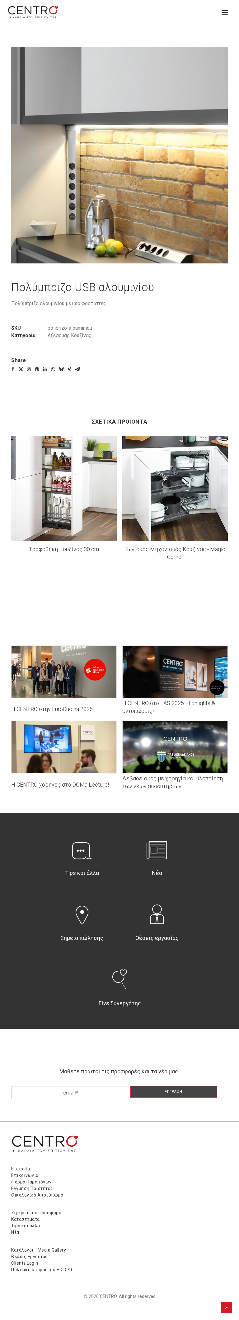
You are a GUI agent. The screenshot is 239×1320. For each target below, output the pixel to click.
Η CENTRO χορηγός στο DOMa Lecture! (60, 784)
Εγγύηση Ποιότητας (32, 1188)
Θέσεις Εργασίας (29, 1256)
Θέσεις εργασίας (157, 938)
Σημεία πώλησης (82, 938)
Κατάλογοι (22, 1250)
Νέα (157, 873)
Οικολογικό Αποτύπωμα (37, 1194)
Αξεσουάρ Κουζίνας (69, 335)
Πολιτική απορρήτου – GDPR (42, 1269)
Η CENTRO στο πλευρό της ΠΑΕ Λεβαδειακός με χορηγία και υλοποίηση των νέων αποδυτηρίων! (172, 778)
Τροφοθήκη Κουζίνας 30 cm (64, 549)
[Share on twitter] (21, 369)
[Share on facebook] (12, 369)
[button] (224, 12)
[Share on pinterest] (37, 369)
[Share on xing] (69, 369)
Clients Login (24, 1263)
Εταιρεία (20, 1168)
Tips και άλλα (82, 873)
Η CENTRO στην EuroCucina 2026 (52, 709)
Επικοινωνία (25, 1175)
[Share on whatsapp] (53, 369)
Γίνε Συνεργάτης (119, 1003)
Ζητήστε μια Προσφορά (36, 1212)
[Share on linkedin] (45, 369)
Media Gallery (52, 1250)
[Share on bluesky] (61, 369)
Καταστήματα (25, 1219)
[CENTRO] (33, 12)
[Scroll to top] (226, 1307)
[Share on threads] (29, 369)
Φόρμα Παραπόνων (31, 1181)
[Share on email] (77, 369)
